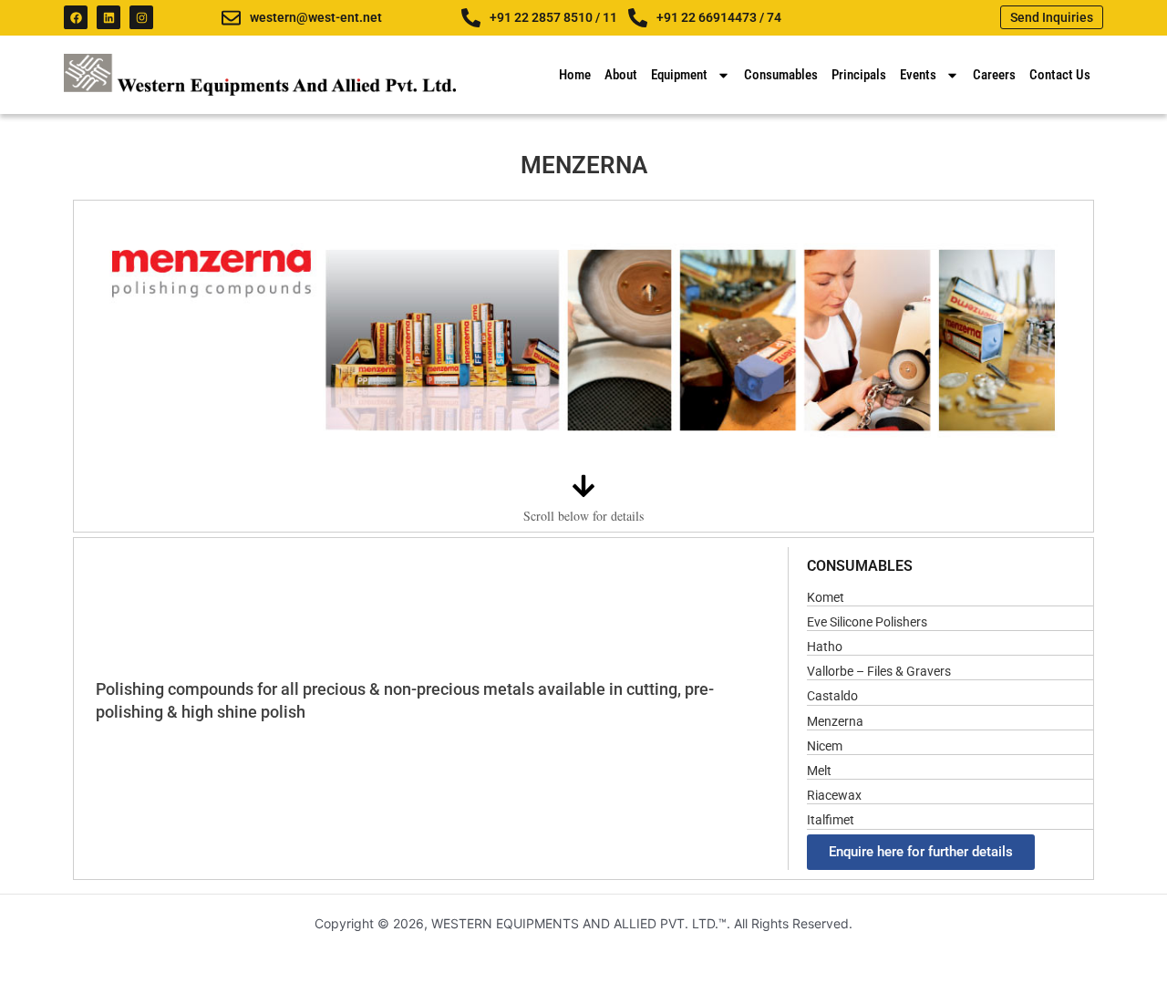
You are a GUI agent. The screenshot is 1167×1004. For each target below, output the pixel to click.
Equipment (679, 75)
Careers (994, 75)
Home (575, 75)
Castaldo (832, 695)
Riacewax (834, 795)
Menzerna (835, 721)
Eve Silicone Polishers (867, 622)
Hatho (824, 646)
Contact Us (1059, 75)
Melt (819, 770)
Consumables (781, 75)
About (620, 75)
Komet (825, 597)
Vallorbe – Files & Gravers (879, 671)
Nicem (824, 746)
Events (918, 75)
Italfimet (830, 820)
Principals (858, 75)
